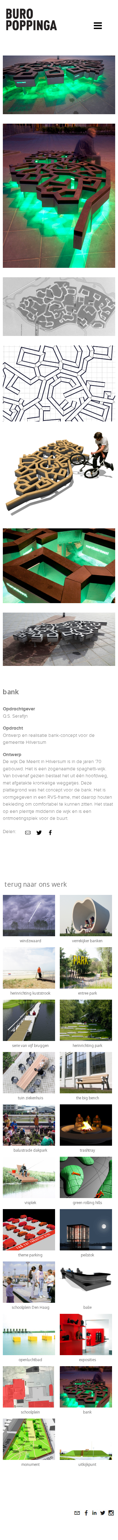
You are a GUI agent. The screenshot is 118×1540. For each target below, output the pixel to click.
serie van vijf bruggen (30, 1045)
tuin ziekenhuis (30, 1098)
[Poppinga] (32, 17)
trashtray (87, 1150)
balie (87, 1307)
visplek (30, 1202)
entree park (87, 993)
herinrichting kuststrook (30, 993)
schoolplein (30, 1412)
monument (30, 1464)
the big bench (87, 1098)
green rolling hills (87, 1202)
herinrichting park (87, 1045)
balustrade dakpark (30, 1150)
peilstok (87, 1255)
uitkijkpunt (87, 1464)
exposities (87, 1359)
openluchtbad (30, 1359)
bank (87, 1412)
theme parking (30, 1255)
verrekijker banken (87, 940)
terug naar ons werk (35, 884)
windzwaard (30, 940)
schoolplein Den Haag (30, 1307)
